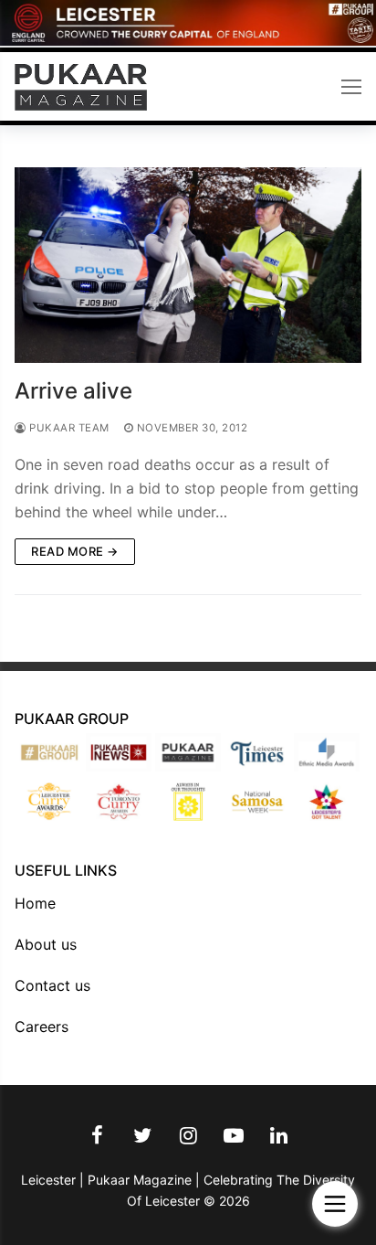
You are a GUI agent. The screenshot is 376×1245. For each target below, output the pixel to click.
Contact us (52, 985)
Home (35, 903)
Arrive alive (73, 391)
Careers (41, 1026)
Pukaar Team (68, 427)
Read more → (75, 551)
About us (46, 944)
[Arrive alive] (188, 265)
